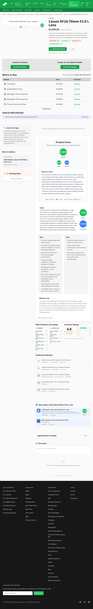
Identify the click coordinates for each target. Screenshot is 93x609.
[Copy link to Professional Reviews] (54, 355)
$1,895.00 (59, 99)
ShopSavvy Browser (9, 513)
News (27, 495)
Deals (42, 3)
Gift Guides (28, 10)
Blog (60, 3)
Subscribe (38, 593)
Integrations (52, 527)
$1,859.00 (59, 89)
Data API (55, 4)
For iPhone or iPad (9, 491)
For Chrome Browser (10, 498)
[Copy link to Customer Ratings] (81, 324)
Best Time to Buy (17, 10)
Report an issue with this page (63, 475)
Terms (72, 495)
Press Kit (51, 573)
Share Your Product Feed (56, 548)
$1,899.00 (59, 104)
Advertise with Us (54, 559)
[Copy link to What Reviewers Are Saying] (60, 324)
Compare (51, 566)
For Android (7, 495)
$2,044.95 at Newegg (69, 67)
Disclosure (74, 498)
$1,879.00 (59, 94)
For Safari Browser (9, 506)
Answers (37, 10)
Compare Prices (53, 495)
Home (4, 14)
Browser (35, 3)
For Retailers (52, 544)
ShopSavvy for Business (56, 516)
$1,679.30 (59, 84)
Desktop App (27, 4)
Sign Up (87, 4)
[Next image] (42, 22)
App (12, 3)
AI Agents (51, 520)
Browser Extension (18, 4)
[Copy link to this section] (48, 443)
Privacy (72, 491)
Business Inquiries (54, 580)
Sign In (82, 4)
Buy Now (77, 84)
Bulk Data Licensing (54, 540)
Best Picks (6, 10)
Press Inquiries (53, 577)
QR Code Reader (53, 513)
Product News (58, 10)
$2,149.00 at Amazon (20, 67)
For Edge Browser (9, 502)
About (50, 562)
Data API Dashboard (55, 531)
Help (49, 555)
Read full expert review (46, 318)
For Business (48, 4)
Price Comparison (54, 491)
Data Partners (53, 551)
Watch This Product (59, 49)
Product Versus (30, 520)
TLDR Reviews (47, 10)
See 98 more (46, 109)
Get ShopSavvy (73, 4)
